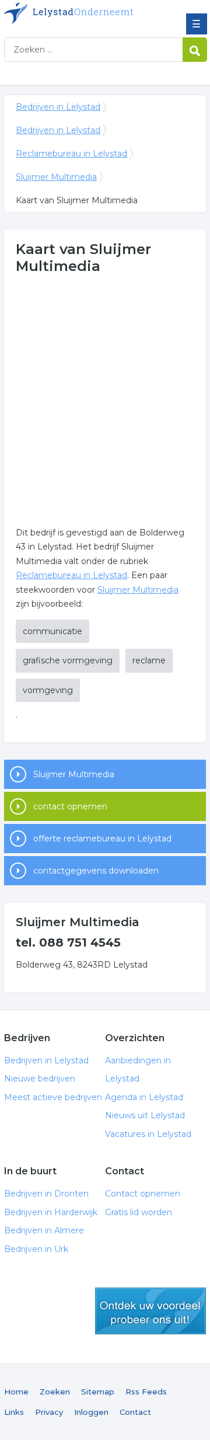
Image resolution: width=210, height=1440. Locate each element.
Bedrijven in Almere (44, 1230)
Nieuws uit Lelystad (145, 1115)
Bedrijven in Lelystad (88, 13)
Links (14, 1412)
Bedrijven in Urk (36, 1249)
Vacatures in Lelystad (148, 1134)
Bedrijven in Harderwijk (50, 1212)
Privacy (49, 1412)
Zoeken (55, 1391)
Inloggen (91, 1412)
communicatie (52, 631)
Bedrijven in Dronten (46, 1193)
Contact (135, 1412)
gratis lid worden (150, 1311)
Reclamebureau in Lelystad (71, 153)
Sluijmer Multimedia (56, 177)
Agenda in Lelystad (144, 1097)
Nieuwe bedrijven (39, 1078)
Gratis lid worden (138, 1212)
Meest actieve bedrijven (53, 1097)
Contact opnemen (142, 1193)
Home (16, 1391)
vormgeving (48, 690)
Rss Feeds (146, 1391)
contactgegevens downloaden (96, 870)
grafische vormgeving (68, 660)
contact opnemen (70, 806)
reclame (149, 660)
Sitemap (97, 1391)
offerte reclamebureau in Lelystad (102, 838)
